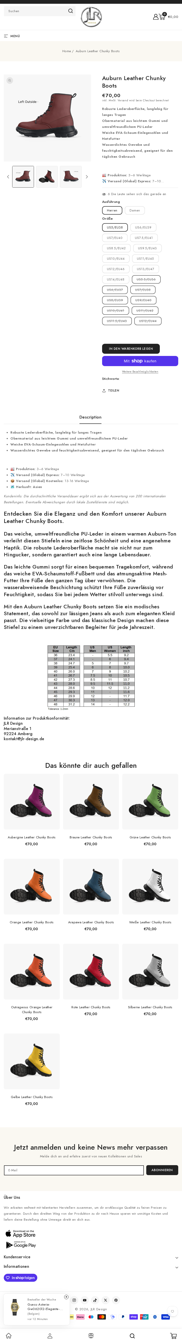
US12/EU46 (116, 269)
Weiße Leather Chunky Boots (150, 922)
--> (91, 669)
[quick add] (54, 773)
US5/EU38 (115, 227)
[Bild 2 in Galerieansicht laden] (47, 177)
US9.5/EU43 (147, 248)
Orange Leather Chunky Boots (31, 922)
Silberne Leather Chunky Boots (150, 1007)
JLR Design (99, 1309)
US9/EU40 (145, 301)
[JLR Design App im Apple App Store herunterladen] (20, 1233)
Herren (112, 210)
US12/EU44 (150, 322)
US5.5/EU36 (149, 280)
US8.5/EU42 (116, 248)
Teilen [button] (113, 390)
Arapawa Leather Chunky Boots (91, 922)
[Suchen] (132, 1336)
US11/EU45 (145, 258)
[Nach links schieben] (8, 177)
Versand (123, 100)
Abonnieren (162, 1170)
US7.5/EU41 (144, 238)
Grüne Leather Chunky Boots (150, 837)
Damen (135, 210)
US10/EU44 (116, 258)
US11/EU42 (147, 311)
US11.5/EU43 (119, 322)
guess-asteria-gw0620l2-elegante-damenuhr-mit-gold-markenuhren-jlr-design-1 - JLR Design (45, 1306)
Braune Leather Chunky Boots (91, 837)
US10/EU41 (118, 311)
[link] (8, 1337)
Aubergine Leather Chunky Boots (31, 837)
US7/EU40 (115, 238)
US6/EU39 (143, 227)
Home (66, 51)
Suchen (71, 11)
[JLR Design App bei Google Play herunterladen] (20, 1244)
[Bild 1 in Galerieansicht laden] (23, 177)
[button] (168, 17)
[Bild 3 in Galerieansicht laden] (71, 177)
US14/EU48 (116, 279)
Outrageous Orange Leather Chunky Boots (32, 1009)
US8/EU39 (117, 301)
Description (90, 417)
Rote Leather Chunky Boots (91, 1007)
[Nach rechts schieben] (87, 177)
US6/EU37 (117, 290)
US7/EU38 (145, 290)
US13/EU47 (145, 269)
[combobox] (39, 11)
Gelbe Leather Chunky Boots (32, 1097)
